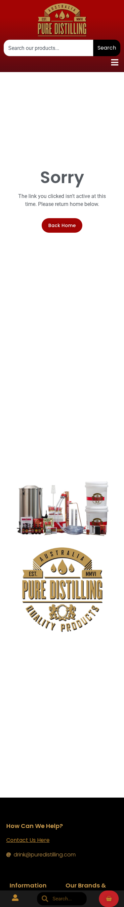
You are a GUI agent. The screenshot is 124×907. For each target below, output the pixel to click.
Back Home (62, 225)
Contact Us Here (28, 840)
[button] (114, 62)
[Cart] (109, 898)
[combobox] (48, 48)
